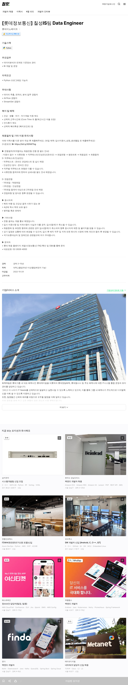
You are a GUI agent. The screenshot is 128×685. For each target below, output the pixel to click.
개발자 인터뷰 (44, 11)
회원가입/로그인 (108, 4)
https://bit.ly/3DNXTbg (25, 144)
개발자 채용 (7, 11)
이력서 (20, 11)
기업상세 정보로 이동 (115, 290)
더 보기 (63, 407)
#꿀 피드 (30, 11)
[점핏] (6, 4)
